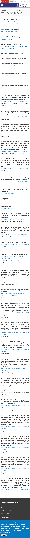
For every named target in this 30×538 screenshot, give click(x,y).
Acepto (4, 535)
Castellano (10, 1)
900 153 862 (9, 510)
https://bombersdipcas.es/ (8, 66)
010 (3, 510)
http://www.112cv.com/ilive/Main (9, 201)
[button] (5, 5)
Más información (5, 532)
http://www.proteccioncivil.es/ (8, 193)
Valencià (12, 1)
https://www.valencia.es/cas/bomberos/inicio (12, 56)
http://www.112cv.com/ (7, 208)
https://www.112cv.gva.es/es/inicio (10, 22)
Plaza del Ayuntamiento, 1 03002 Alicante (14, 507)
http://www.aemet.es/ (6, 39)
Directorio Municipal (7, 513)
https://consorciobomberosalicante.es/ (11, 87)
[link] (23, 6)
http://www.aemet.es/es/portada (9, 31)
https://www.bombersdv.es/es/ (9, 76)
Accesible (5, 1)
